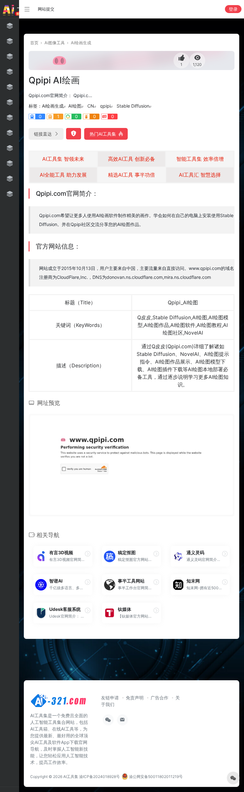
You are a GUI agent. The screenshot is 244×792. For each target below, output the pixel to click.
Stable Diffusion (133, 106)
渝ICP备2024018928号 (99, 776)
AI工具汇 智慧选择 (200, 175)
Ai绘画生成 (81, 42)
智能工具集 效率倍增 (200, 159)
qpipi (105, 106)
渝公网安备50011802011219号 (155, 776)
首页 (34, 42)
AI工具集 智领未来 (63, 159)
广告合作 (159, 697)
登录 (233, 9)
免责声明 (135, 697)
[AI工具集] (58, 702)
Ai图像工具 (54, 42)
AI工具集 (70, 776)
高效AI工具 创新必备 (131, 159)
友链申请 (110, 697)
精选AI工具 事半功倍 (131, 175)
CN (90, 106)
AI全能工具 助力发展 (63, 175)
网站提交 (46, 8)
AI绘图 (74, 106)
